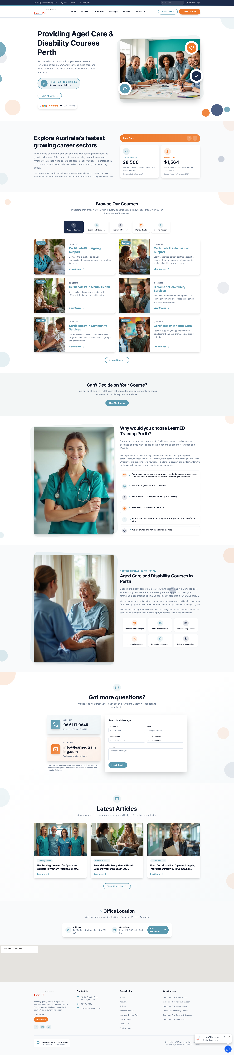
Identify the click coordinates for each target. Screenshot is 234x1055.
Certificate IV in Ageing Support (175, 997)
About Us (123, 1002)
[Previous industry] (189, 138)
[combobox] (165, 740)
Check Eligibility (126, 1019)
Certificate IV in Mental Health (175, 1006)
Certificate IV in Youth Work (174, 1019)
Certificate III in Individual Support (176, 1002)
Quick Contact (189, 11)
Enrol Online (168, 11)
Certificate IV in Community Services (177, 1015)
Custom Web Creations (192, 1045)
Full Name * (113, 727)
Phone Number (114, 736)
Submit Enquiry (117, 765)
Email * (149, 727)
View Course (75, 269)
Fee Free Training (127, 1011)
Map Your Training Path (129, 1015)
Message (112, 747)
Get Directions (155, 930)
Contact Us (124, 1024)
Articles (123, 1006)
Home (122, 997)
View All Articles (115, 886)
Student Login (125, 1028)
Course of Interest (154, 736)
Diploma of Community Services (175, 1011)
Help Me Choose (117, 403)
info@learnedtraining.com (91, 1008)
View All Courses (50, 96)
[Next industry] (195, 138)
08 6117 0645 (75, 725)
